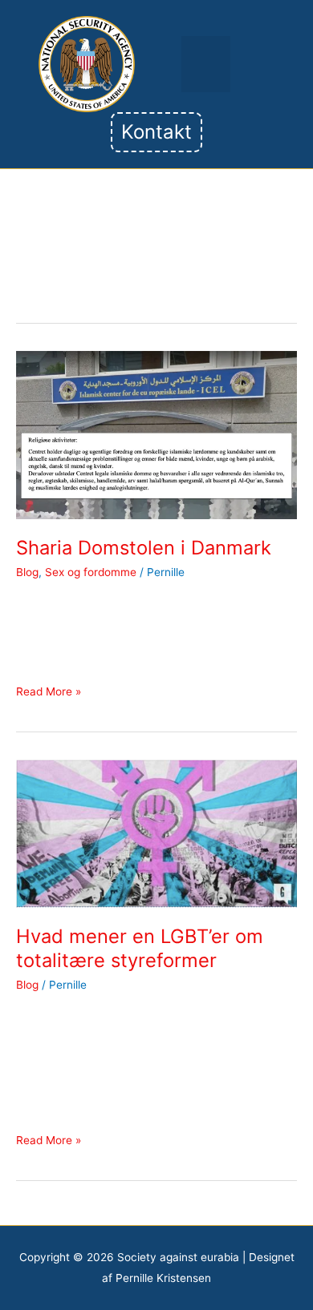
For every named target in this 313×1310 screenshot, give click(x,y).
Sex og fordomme (90, 572)
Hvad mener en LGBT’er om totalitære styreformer (139, 949)
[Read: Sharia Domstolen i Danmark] (156, 434)
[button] (205, 64)
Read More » (48, 690)
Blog (27, 572)
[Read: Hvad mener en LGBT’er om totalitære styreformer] (156, 832)
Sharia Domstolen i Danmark (143, 547)
